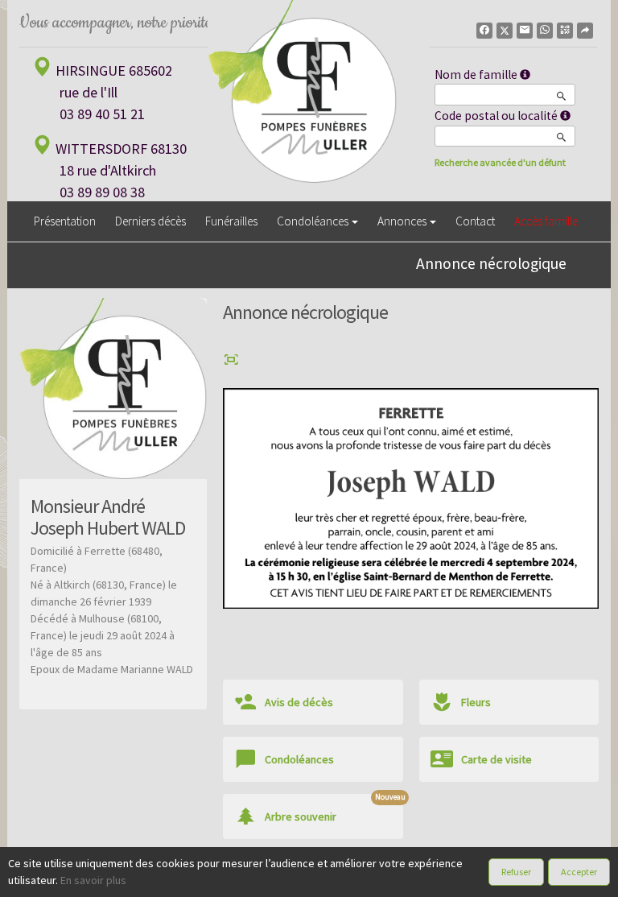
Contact (475, 221)
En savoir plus (93, 880)
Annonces (401, 221)
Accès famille (546, 221)
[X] (504, 31)
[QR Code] (565, 31)
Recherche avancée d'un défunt (500, 162)
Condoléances (312, 221)
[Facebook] (484, 31)
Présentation (65, 221)
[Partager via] (585, 31)
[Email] (525, 31)
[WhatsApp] (545, 31)
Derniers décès (150, 221)
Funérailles (231, 221)
